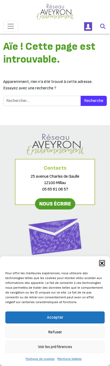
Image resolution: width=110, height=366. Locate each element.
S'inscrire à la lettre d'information (55, 262)
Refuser (55, 332)
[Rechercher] (103, 26)
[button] (102, 263)
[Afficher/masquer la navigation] (10, 26)
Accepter (55, 317)
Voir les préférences (55, 346)
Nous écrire (55, 204)
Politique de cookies (40, 359)
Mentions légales (69, 359)
